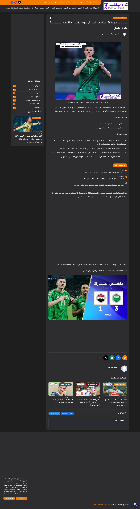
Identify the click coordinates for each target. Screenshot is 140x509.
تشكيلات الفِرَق (24, 8)
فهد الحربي (118, 34)
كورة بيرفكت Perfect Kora (101, 505)
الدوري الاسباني (62, 8)
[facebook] (12, 2)
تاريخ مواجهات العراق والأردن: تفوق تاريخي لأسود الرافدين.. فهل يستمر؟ (88, 402)
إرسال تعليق (119, 420)
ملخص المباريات (38, 8)
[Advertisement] (87, 217)
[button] (118, 357)
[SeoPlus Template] (128, 504)
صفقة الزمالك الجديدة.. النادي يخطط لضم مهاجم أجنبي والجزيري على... (116, 402)
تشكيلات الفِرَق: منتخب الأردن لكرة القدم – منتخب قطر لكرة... (103, 179)
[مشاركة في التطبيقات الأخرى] (99, 357)
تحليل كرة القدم (12, 8)
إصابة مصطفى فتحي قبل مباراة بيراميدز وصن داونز (63, 401)
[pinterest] (15, 2)
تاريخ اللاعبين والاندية (91, 8)
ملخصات (27, 107)
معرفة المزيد (9, 498)
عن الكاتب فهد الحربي (50, 2)
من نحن (74, 2)
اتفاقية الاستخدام (64, 2)
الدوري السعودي (75, 8)
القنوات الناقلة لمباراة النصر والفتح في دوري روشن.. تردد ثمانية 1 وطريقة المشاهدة (28, 139)
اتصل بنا (82, 2)
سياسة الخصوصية (93, 2)
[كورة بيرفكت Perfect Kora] (116, 6)
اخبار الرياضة (27, 86)
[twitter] (19, 2)
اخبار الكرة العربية (120, 18)
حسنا (21, 498)
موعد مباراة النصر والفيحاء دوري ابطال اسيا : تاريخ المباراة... (103, 172)
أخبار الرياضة (50, 8)
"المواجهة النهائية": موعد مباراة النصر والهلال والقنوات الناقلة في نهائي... (99, 185)
